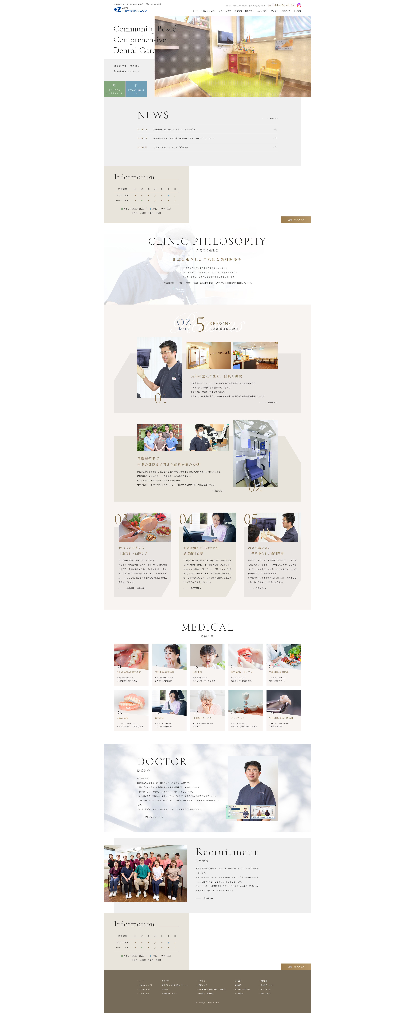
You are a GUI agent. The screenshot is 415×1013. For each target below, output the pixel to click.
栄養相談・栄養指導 (242, 989)
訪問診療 (264, 981)
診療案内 (238, 11)
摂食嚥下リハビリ (267, 985)
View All (274, 118)
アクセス (274, 11)
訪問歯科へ (196, 588)
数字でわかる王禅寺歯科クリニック (175, 985)
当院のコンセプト (208, 11)
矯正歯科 (238, 985)
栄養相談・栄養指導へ (136, 588)
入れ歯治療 (239, 993)
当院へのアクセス (296, 219)
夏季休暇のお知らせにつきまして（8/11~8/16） (167, 129)
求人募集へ (208, 898)
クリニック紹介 (225, 11)
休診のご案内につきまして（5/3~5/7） (163, 147)
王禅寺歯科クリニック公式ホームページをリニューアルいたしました (176, 138)
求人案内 (297, 11)
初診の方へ (249, 11)
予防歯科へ (261, 588)
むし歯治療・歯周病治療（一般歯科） (212, 989)
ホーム (195, 11)
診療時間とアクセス (169, 993)
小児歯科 (238, 981)
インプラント (266, 989)
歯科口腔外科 (266, 993)
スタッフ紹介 (262, 11)
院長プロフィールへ (154, 817)
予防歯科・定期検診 (206, 993)
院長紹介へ (273, 402)
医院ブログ (286, 11)
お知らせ (201, 981)
